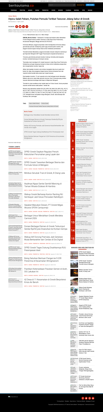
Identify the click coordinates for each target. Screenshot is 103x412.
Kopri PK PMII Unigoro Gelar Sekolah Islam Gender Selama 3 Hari (86, 351)
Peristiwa (42, 254)
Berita (26, 158)
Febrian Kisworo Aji (32, 34)
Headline (35, 169)
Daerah (30, 158)
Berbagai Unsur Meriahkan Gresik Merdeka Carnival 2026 (41, 115)
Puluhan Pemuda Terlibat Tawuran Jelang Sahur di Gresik (43, 106)
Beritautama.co (60, 404)
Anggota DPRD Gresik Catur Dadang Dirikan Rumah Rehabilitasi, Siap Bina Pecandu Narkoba (85, 307)
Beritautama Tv (19, 1)
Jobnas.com (86, 1)
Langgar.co (79, 1)
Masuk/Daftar (81, 5)
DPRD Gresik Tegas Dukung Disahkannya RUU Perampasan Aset (44, 132)
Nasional (35, 275)
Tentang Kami (60, 401)
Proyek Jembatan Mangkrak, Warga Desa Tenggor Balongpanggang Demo (86, 370)
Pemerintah (41, 169)
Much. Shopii (45, 34)
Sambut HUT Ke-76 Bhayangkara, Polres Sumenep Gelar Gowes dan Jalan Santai (86, 334)
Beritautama (12, 1)
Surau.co (92, 1)
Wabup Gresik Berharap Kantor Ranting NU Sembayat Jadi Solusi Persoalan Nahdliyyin (43, 195)
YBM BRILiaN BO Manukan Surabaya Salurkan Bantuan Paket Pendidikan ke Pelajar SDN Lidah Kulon (86, 343)
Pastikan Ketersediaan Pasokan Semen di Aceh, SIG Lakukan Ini (45, 270)
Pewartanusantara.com (70, 1)
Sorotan (35, 158)
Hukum (34, 179)
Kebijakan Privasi (90, 401)
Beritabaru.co (43, 1)
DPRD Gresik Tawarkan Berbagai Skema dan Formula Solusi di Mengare (44, 163)
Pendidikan (42, 243)
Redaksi (67, 401)
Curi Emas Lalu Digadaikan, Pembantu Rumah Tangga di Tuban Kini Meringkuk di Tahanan (86, 325)
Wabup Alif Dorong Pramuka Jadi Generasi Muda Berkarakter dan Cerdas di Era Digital (44, 126)
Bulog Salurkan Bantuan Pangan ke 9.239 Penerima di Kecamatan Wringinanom (44, 137)
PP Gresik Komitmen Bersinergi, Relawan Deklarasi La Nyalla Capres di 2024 (86, 379)
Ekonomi (35, 211)
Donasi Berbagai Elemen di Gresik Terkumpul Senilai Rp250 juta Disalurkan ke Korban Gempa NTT (43, 120)
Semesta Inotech (89, 404)
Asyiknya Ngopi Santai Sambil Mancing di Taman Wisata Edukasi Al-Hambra (43, 185)
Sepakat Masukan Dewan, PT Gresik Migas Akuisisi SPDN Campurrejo (43, 206)
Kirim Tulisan (90, 4)
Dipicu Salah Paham (34, 103)
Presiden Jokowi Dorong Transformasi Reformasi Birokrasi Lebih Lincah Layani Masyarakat (86, 316)
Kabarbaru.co (51, 1)
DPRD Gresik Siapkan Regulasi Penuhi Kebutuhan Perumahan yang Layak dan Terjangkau (42, 154)
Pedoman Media (81, 401)
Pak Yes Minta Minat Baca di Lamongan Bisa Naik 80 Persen (86, 386)
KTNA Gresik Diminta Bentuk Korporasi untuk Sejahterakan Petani (85, 360)
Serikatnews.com (59, 1)
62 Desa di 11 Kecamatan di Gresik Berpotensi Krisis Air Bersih (45, 280)
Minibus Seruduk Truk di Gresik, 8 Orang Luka (44, 173)
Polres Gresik (45, 103)
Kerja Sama (73, 401)
